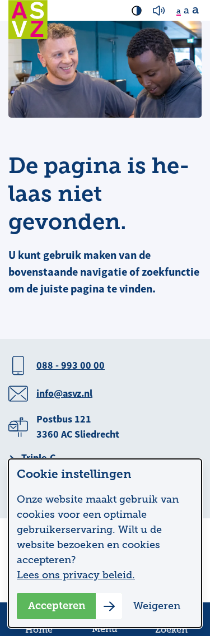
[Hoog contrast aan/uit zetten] (137, 11)
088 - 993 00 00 (70, 365)
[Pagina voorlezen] (159, 10)
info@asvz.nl (64, 393)
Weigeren (156, 605)
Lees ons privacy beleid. (76, 575)
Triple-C (38, 458)
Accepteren (57, 605)
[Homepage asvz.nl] (28, 19)
